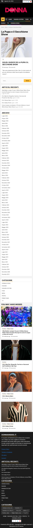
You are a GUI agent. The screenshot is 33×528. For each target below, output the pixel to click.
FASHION (4, 286)
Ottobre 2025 (5, 138)
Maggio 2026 (5, 121)
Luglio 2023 (5, 192)
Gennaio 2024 (5, 180)
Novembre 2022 (6, 212)
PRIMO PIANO (5, 298)
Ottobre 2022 (5, 215)
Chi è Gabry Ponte (6, 102)
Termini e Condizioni (7, 452)
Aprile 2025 (5, 153)
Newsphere (12, 526)
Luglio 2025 (5, 145)
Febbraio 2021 (5, 264)
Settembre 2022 (6, 217)
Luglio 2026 (5, 116)
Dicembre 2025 (5, 133)
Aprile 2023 (5, 200)
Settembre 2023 (6, 187)
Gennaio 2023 (5, 207)
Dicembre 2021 (5, 239)
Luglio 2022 (5, 222)
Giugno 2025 (5, 148)
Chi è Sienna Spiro (6, 100)
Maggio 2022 (5, 227)
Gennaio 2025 (5, 160)
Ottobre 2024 (5, 168)
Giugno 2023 (5, 195)
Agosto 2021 (5, 249)
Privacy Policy (5, 449)
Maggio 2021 (5, 257)
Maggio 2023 (5, 197)
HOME (10, 19)
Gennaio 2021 (5, 267)
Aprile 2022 (5, 229)
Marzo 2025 (5, 155)
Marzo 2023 (5, 202)
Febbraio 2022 (5, 234)
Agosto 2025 (5, 143)
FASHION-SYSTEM (18, 19)
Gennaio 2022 (5, 237)
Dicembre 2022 (5, 210)
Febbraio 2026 (5, 128)
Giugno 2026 (5, 118)
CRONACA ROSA (15, 23)
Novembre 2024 (6, 165)
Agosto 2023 (5, 190)
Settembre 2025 (6, 140)
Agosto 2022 (5, 220)
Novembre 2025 (6, 135)
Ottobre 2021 (5, 244)
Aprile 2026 (5, 123)
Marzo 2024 (5, 175)
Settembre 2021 (6, 247)
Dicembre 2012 (5, 274)
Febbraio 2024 (5, 178)
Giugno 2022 (5, 225)
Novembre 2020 (6, 272)
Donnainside (12, 67)
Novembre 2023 (6, 182)
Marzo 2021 (5, 262)
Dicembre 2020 (5, 269)
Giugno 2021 (5, 254)
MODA (3, 293)
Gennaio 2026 (5, 130)
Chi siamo (4, 455)
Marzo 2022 (5, 232)
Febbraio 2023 (5, 205)
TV (8, 23)
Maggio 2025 (5, 150)
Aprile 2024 (5, 173)
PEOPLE (3, 23)
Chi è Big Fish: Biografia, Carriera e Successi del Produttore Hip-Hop (15, 365)
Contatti (4, 458)
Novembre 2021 (6, 242)
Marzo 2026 (5, 126)
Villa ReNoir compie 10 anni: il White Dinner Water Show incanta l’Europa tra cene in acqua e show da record (16, 332)
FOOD (26, 19)
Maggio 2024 (5, 170)
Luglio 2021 (5, 252)
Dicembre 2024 (5, 163)
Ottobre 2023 (5, 185)
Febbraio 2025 (5, 158)
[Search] (31, 19)
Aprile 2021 (5, 259)
